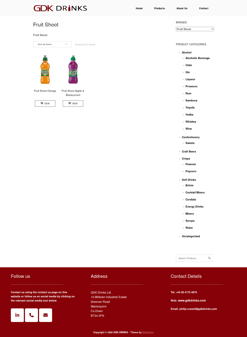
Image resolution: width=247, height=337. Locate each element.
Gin (188, 72)
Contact (203, 8)
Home (139, 8)
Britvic (190, 185)
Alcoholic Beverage (198, 58)
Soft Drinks (189, 179)
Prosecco (191, 86)
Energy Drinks (194, 206)
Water (189, 227)
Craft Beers (189, 151)
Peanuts (191, 164)
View (47, 103)
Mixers (190, 213)
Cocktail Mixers (195, 192)
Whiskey (191, 121)
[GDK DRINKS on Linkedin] (17, 315)
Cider (189, 65)
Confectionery (191, 137)
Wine (189, 128)
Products (159, 8)
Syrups (190, 220)
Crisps (186, 158)
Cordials (191, 199)
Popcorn (191, 171)
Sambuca (191, 100)
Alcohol (186, 52)
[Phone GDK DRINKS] (31, 315)
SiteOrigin (148, 332)
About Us (182, 8)
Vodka (189, 114)
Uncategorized (191, 236)
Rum (188, 93)
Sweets (190, 143)
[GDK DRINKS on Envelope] (45, 315)
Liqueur (190, 79)
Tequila (190, 107)
